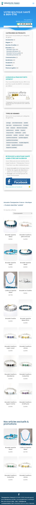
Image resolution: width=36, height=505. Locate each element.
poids (24, 132)
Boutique (29, 202)
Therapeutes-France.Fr (8, 497)
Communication (11, 57)
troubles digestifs (23, 142)
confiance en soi (17, 125)
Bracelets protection (13, 55)
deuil (7, 128)
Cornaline (25, 125)
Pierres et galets (11, 68)
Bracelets (9, 48)
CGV (16, 501)
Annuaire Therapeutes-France (14, 202)
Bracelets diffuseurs (12, 51)
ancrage (8, 123)
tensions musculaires (12, 142)
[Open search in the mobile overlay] (18, 26)
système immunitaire (12, 140)
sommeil (21, 135)
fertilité (17, 130)
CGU (12, 501)
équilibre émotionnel (17, 145)
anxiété (26, 123)
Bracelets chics (11, 49)
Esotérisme (9, 60)
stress (27, 135)
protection (9, 135)
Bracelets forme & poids (14, 53)
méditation (18, 132)
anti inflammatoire (17, 123)
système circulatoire (11, 137)
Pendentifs (9, 63)
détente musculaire (22, 128)
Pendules (8, 65)
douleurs (13, 128)
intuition (23, 130)
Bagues (8, 42)
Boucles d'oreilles (11, 45)
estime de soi (9, 130)
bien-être (8, 125)
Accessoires (9, 40)
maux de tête (9, 132)
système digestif (23, 137)
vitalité (8, 145)
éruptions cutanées (11, 147)
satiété (15, 135)
